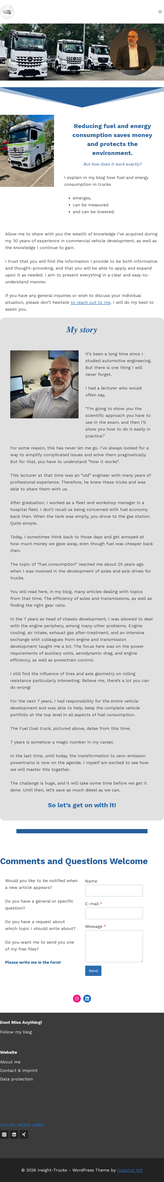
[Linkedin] (14, 1134)
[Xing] (24, 1134)
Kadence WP (130, 1170)
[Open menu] (160, 11)
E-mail (93, 903)
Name (91, 881)
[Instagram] (4, 1134)
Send (93, 970)
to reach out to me (90, 302)
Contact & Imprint (19, 1070)
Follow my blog (16, 1031)
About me (10, 1061)
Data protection (16, 1079)
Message (95, 926)
